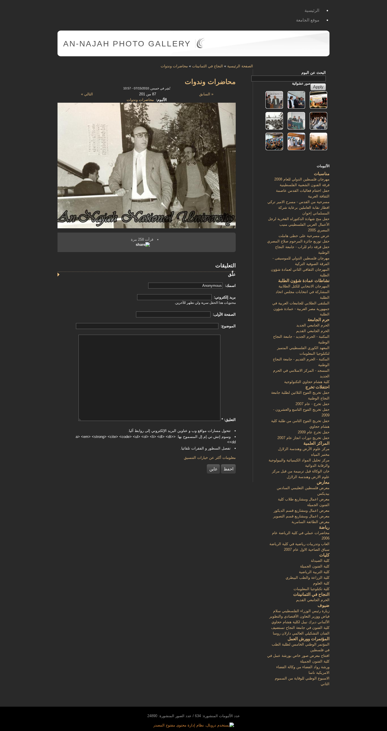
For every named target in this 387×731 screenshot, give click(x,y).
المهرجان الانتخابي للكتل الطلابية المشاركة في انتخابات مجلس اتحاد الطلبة (302, 292)
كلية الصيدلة (320, 560)
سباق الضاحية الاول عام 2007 (306, 549)
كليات (324, 554)
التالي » (87, 94)
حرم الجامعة (318, 319)
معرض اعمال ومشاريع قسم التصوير (301, 516)
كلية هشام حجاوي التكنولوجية (306, 382)
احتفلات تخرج (317, 386)
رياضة (324, 527)
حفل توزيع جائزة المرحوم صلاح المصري (298, 241)
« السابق (206, 94)
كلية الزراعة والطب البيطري (307, 577)
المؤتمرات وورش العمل (308, 638)
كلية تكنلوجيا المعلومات (311, 589)
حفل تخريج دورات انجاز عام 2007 (303, 438)
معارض (323, 482)
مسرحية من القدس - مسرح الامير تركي (298, 202)
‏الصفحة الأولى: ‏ (224, 314)
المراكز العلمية (316, 443)
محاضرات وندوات (174, 66)
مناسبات (321, 173)
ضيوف (323, 605)
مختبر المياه (320, 454)
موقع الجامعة (307, 20)
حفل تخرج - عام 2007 (312, 404)
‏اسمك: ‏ (230, 285)
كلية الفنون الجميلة (314, 566)
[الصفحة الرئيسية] (201, 47)
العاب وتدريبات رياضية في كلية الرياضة (299, 544)
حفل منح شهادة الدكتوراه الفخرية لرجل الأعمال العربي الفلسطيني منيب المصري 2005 (298, 224)
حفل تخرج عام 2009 (313, 432)
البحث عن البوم (313, 72)
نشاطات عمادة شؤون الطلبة (303, 280)
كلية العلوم (321, 583)
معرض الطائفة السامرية (310, 522)
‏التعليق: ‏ (229, 420)
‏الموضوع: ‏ (228, 326)
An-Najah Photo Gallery (127, 43)
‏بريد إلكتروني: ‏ (224, 297)
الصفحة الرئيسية (240, 66)
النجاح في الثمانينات (207, 66)
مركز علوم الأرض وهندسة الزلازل (303, 449)
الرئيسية (312, 10)
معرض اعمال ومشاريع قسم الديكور (301, 510)
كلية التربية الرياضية (314, 572)
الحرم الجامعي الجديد (312, 325)
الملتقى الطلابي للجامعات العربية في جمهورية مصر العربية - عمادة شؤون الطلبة (300, 309)
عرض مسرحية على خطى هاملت (303, 236)
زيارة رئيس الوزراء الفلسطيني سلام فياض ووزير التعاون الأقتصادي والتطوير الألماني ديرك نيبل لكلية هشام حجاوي (299, 616)
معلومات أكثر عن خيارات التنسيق (210, 457)
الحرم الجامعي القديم (312, 331)
